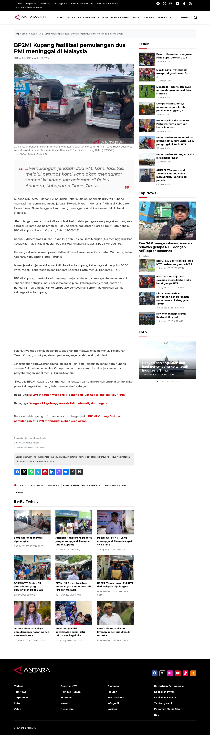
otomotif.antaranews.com (29, 7)
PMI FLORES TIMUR (115, 485)
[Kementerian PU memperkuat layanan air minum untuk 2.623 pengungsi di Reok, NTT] (147, 142)
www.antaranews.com (82, 3)
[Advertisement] (74, 322)
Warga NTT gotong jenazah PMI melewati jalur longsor (68, 403)
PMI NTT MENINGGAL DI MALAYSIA (39, 485)
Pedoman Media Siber (168, 709)
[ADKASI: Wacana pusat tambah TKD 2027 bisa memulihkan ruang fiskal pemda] (147, 174)
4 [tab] (172, 381)
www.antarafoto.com (107, 3)
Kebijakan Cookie (165, 697)
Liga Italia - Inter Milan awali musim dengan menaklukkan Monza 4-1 (174, 90)
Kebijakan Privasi (164, 691)
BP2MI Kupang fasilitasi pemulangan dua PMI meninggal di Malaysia (82, 33)
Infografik (113, 703)
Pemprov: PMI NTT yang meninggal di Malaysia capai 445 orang (114, 541)
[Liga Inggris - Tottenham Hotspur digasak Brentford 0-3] (147, 74)
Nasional (112, 709)
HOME (60, 17)
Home (23, 33)
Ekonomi (103, 17)
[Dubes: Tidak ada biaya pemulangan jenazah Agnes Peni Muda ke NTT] (32, 612)
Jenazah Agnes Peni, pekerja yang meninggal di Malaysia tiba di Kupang (73, 541)
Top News (45, 3)
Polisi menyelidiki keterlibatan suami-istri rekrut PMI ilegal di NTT (70, 632)
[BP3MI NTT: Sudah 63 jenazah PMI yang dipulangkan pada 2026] (32, 567)
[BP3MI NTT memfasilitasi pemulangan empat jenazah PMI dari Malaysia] (73, 567)
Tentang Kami (60, 3)
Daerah (70, 17)
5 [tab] (177, 381)
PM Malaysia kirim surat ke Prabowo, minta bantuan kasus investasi (172, 124)
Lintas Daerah (86, 17)
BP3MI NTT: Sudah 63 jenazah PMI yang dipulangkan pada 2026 (28, 586)
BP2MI (19, 492)
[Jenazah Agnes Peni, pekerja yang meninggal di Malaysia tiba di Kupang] (73, 522)
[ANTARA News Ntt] (30, 17)
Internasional (115, 697)
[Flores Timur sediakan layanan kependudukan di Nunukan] (115, 612)
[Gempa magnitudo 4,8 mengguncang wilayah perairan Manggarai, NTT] (147, 108)
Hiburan (162, 17)
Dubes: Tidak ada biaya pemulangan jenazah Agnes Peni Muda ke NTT (31, 632)
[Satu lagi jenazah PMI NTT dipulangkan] (32, 522)
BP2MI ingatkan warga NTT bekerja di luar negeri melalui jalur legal (77, 394)
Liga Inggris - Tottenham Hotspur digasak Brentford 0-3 (174, 73)
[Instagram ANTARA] (170, 3)
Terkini (19, 3)
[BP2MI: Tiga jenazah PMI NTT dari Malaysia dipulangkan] (115, 567)
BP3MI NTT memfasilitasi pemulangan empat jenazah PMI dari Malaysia (73, 586)
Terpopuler (31, 3)
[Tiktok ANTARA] (184, 3)
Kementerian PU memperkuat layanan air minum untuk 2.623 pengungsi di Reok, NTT (175, 141)
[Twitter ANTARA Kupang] (164, 3)
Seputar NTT (69, 686)
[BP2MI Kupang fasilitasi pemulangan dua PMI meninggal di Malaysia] (167, 220)
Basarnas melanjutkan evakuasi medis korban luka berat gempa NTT (173, 280)
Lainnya (183, 17)
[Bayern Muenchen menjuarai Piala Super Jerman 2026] (147, 58)
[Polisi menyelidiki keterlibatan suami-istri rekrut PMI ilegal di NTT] (73, 612)
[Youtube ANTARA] (177, 3)
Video (17, 709)
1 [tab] (157, 381)
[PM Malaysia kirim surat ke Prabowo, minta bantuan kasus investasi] (147, 125)
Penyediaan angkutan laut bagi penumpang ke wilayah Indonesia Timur (165, 366)
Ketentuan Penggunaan (169, 686)
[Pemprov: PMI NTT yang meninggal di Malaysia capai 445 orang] (115, 522)
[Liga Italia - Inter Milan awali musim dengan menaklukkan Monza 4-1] (147, 91)
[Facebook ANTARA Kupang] (158, 3)
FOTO (173, 17)
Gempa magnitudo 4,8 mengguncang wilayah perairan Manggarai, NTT (171, 107)
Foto (143, 332)
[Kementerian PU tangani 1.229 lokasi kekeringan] (147, 159)
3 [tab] (167, 381)
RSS (156, 714)
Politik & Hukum (120, 17)
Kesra (136, 17)
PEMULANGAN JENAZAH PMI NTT (82, 485)
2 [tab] (162, 381)
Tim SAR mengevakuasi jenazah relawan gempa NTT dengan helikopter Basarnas (165, 247)
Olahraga (148, 17)
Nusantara (67, 709)
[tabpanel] (167, 360)
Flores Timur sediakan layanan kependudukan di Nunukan (113, 632)
